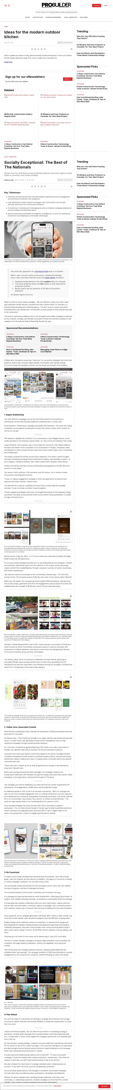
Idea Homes (84, 17)
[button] (5, 5)
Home (6, 26)
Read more (8, 62)
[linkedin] (35, 49)
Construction (38, 17)
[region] (56, 1086)
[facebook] (32, 49)
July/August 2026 (41, 271)
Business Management (53, 17)
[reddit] (41, 49)
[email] (45, 49)
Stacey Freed (9, 180)
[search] (9, 5)
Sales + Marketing (70, 17)
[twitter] (38, 49)
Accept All (104, 1086)
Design (27, 17)
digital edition (50, 278)
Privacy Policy (57, 1085)
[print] (71, 49)
